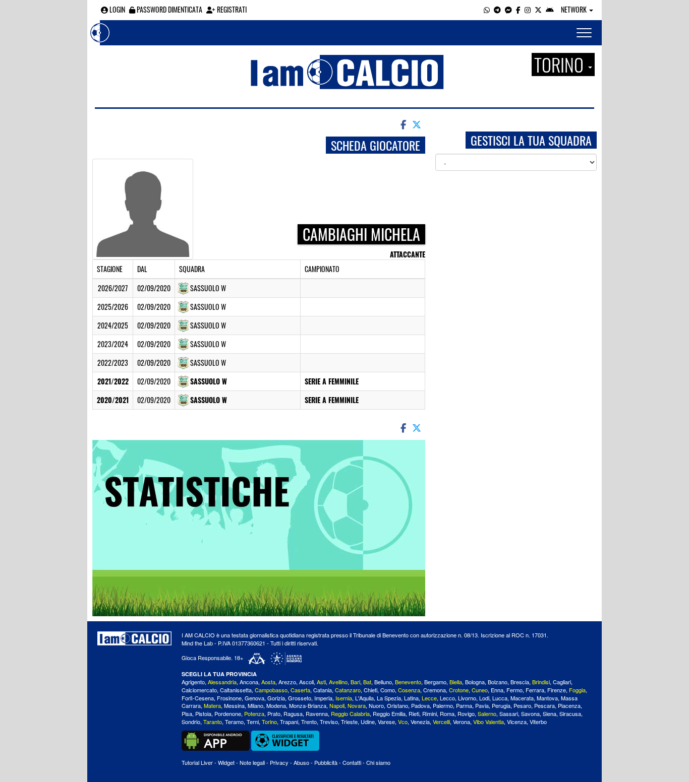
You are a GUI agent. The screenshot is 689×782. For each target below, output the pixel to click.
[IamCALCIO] (134, 638)
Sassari (508, 713)
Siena (549, 713)
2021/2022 (113, 381)
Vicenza (517, 722)
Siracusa (570, 713)
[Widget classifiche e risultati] (285, 740)
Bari (355, 682)
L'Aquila (364, 698)
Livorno (467, 698)
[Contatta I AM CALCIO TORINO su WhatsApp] (487, 9)
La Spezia (389, 698)
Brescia (519, 682)
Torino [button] (560, 64)
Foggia (577, 690)
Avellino (338, 682)
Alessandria (222, 682)
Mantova (547, 698)
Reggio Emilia (389, 713)
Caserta (300, 690)
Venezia (420, 722)
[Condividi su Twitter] (417, 124)
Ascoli (306, 682)
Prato (273, 713)
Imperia (323, 698)
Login (116, 9)
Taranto (212, 722)
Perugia (501, 705)
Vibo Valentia (488, 722)
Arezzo (287, 682)
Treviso (329, 722)
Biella (455, 682)
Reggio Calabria (350, 713)
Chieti (370, 690)
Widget (226, 762)
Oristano (397, 705)
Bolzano (497, 682)
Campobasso (271, 690)
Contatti (351, 762)
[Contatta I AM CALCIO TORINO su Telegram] (497, 9)
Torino (269, 722)
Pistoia (203, 713)
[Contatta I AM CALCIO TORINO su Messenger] (508, 9)
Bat (367, 682)
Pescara (544, 705)
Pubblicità (325, 762)
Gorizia (276, 698)
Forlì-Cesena (198, 698)
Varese (386, 722)
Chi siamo (378, 762)
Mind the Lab (197, 643)
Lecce (429, 698)
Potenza (254, 713)
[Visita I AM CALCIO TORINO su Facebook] (518, 9)
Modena (276, 705)
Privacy (279, 762)
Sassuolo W (208, 381)
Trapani (289, 722)
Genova (254, 698)
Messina (234, 705)
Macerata (522, 698)
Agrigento (193, 682)
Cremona (434, 690)
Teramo (234, 722)
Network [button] (574, 9)
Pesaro (522, 705)
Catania (322, 690)
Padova (420, 705)
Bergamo (435, 682)
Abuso (301, 762)
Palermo (443, 705)
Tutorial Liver (197, 762)
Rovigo (466, 713)
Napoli (336, 705)
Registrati (231, 9)
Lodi (484, 698)
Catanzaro (348, 690)
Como (387, 690)
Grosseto (299, 698)
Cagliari (562, 682)
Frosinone (229, 698)
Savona (530, 713)
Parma (464, 705)
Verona (461, 722)
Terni (253, 722)
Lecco (447, 698)
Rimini (429, 713)
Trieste (349, 722)
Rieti (414, 713)
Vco (403, 722)
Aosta (268, 682)
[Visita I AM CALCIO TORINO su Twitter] (538, 9)
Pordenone (227, 713)
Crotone (459, 690)
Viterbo (538, 722)
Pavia (482, 705)
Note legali (252, 762)
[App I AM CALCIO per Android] (550, 9)
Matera (212, 705)
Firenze (556, 690)
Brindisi (541, 682)
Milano (255, 705)
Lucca (499, 698)
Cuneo (480, 690)
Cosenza (409, 690)
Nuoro (376, 705)
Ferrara (535, 690)
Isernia (343, 698)
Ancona (249, 682)
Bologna (475, 682)
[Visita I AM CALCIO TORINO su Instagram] (528, 9)
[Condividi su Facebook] (402, 124)
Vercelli (441, 722)
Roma (447, 713)
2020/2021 (113, 400)
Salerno (487, 713)
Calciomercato (199, 690)
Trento (309, 722)
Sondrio (191, 722)
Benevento (408, 682)
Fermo (514, 690)
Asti (321, 682)
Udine (368, 722)
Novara (357, 705)
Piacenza (569, 705)
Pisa (187, 713)
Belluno (383, 682)
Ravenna (317, 713)
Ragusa (293, 713)
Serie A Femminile (332, 381)
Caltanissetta (236, 690)
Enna (497, 690)
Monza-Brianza (307, 705)
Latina (411, 698)
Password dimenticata (168, 9)
